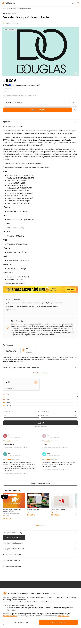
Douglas (13, 13)
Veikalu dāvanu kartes (24, 8)
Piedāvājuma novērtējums (40, 373)
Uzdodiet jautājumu (14, 537)
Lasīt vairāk (20, 361)
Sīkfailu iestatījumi (21, 622)
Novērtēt (40, 423)
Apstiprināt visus (58, 622)
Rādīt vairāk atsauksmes (40, 483)
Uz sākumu (13, 8)
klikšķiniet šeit (63, 616)
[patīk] (75, 110)
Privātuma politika (10, 616)
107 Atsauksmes (14, 23)
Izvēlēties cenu (9, 89)
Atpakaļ (6, 8)
